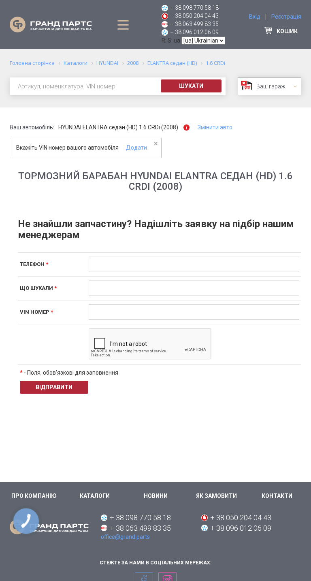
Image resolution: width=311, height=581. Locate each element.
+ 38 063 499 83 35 (194, 24)
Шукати (191, 86)
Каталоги (95, 496)
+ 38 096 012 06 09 (194, 32)
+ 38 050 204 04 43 (194, 16)
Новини (156, 496)
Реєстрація (286, 16)
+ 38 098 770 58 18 (194, 7)
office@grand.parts (125, 537)
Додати (136, 147)
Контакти (277, 496)
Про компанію (34, 496)
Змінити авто (215, 127)
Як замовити (216, 496)
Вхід (254, 16)
